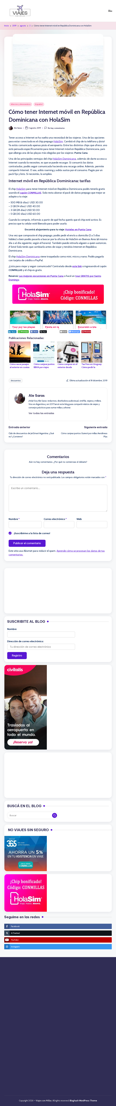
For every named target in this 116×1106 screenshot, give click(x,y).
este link (77, 266)
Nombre (14, 519)
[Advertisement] (58, 590)
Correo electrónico (55, 519)
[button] (41, 413)
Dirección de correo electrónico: (25, 641)
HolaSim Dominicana (64, 158)
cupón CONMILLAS (30, 192)
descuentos (16, 380)
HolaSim (58, 141)
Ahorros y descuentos (20, 104)
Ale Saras (37, 395)
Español (39, 104)
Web (79, 519)
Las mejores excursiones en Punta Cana (41, 276)
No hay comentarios (56, 128)
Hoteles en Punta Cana (78, 229)
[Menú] (110, 11)
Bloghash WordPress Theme (83, 1100)
